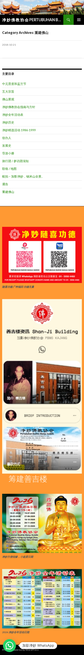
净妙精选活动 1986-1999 (19, 130)
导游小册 (8, 153)
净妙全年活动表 (12, 114)
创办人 (6, 138)
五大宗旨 (8, 91)
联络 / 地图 (9, 168)
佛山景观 (8, 99)
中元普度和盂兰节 (14, 84)
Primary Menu (79, 20)
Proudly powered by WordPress (20, 649)
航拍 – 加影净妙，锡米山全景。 (23, 176)
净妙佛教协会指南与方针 (18, 107)
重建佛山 (8, 192)
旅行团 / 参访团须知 (15, 161)
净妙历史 (8, 122)
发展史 (6, 145)
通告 (5, 184)
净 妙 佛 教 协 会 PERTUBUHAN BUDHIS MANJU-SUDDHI (32, 19)
